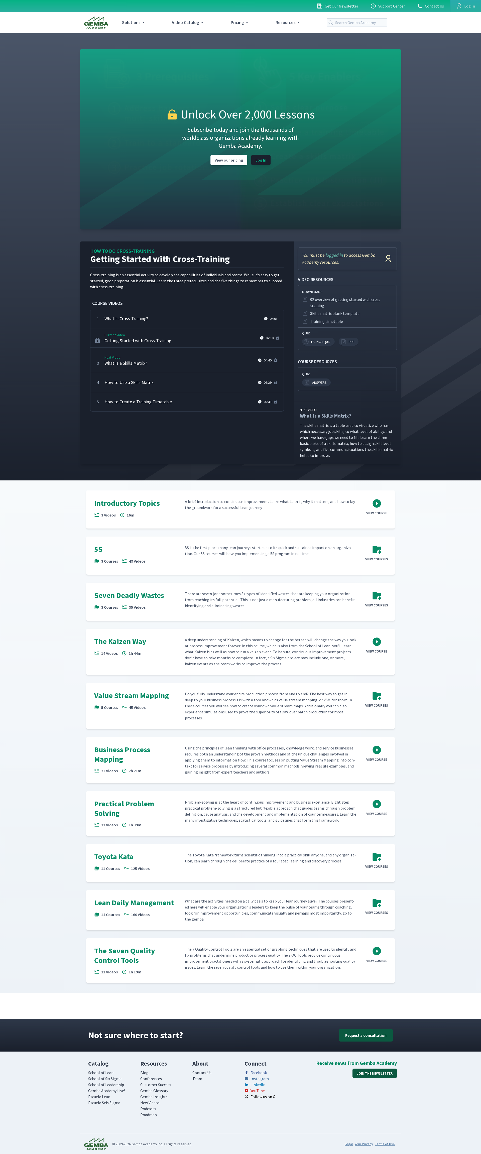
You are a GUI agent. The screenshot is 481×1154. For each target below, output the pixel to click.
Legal (349, 1144)
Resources (286, 22)
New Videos (150, 1102)
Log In (261, 160)
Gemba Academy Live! (106, 1090)
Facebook (259, 1072)
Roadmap (148, 1114)
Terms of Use (385, 1144)
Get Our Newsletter (341, 6)
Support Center (391, 6)
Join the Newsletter (375, 1073)
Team (197, 1078)
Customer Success (155, 1084)
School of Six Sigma (105, 1078)
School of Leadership (106, 1084)
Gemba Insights (154, 1096)
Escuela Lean (99, 1096)
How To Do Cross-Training (122, 251)
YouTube (258, 1090)
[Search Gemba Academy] (331, 22)
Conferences (151, 1078)
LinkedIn (258, 1084)
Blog (144, 1072)
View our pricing (229, 160)
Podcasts (148, 1108)
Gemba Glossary (154, 1090)
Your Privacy (364, 1144)
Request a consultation (366, 1035)
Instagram (260, 1078)
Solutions (131, 22)
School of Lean (100, 1072)
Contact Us (434, 6)
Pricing (237, 22)
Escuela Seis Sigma (104, 1102)
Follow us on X (263, 1096)
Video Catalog (185, 22)
